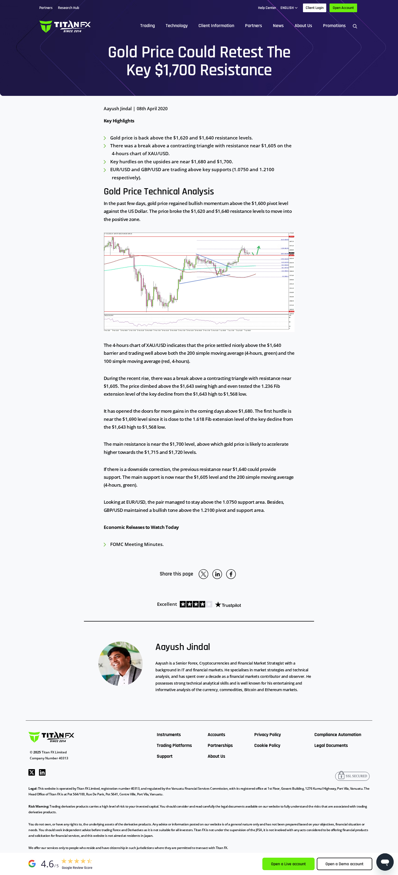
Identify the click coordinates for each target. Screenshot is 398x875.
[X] (31, 772)
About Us (303, 25)
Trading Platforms (174, 745)
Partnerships (220, 745)
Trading (147, 25)
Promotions (334, 25)
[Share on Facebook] (231, 574)
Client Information (216, 25)
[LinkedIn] (42, 772)
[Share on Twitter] (203, 574)
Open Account (343, 7)
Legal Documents (331, 745)
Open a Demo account (344, 864)
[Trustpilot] (209, 604)
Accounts (216, 734)
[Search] (355, 26)
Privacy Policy (267, 734)
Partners (253, 25)
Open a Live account (288, 864)
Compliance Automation (337, 734)
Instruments (169, 734)
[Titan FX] (65, 26)
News (278, 25)
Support (164, 756)
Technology (177, 25)
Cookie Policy (267, 745)
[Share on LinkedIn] (217, 574)
